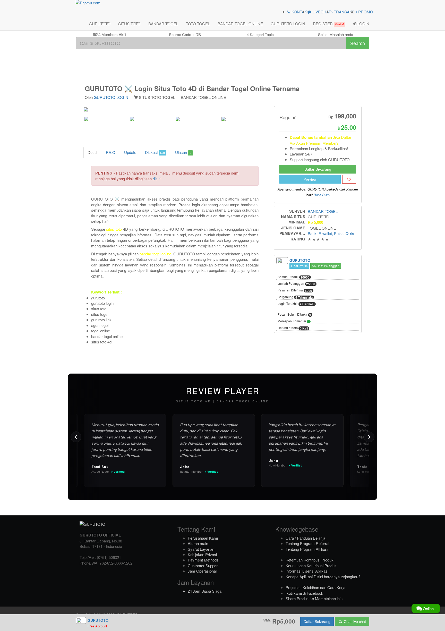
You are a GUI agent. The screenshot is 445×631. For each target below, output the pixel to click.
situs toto (114, 229)
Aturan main (198, 543)
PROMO (365, 11)
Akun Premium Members (317, 143)
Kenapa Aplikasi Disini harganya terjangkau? (323, 576)
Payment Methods (203, 560)
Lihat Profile (299, 266)
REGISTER (328, 23)
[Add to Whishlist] (349, 179)
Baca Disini (322, 195)
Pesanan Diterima (295, 290)
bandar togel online (155, 253)
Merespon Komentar (293, 321)
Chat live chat (354, 621)
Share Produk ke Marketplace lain (314, 598)
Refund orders (293, 328)
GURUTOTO (99, 23)
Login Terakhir (296, 303)
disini (157, 178)
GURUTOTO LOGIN (288, 23)
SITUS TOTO (129, 23)
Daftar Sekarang (317, 169)
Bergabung (295, 297)
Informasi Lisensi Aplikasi (307, 571)
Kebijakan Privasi (202, 554)
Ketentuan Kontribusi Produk (309, 560)
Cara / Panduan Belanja (305, 538)
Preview (310, 179)
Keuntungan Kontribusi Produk (311, 565)
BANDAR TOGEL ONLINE (240, 23)
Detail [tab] (92, 152)
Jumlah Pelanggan (296, 283)
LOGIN (362, 23)
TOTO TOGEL (198, 23)
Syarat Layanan (201, 549)
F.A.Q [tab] (110, 152)
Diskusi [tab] (155, 152)
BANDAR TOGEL (163, 23)
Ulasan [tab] (183, 152)
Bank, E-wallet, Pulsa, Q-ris (331, 233)
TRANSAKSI (344, 11)
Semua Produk (294, 277)
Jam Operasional (202, 571)
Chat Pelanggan (327, 266)
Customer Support (203, 565)
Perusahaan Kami (203, 538)
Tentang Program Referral (307, 543)
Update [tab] (130, 152)
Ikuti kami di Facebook (304, 593)
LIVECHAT (321, 11)
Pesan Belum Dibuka (294, 314)
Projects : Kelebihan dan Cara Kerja (315, 587)
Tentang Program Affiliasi (307, 549)
